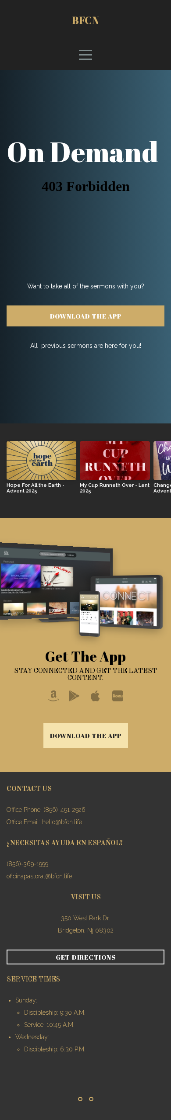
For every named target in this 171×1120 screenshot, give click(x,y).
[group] (41, 470)
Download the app (85, 316)
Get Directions (86, 957)
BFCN (85, 20)
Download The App (85, 735)
